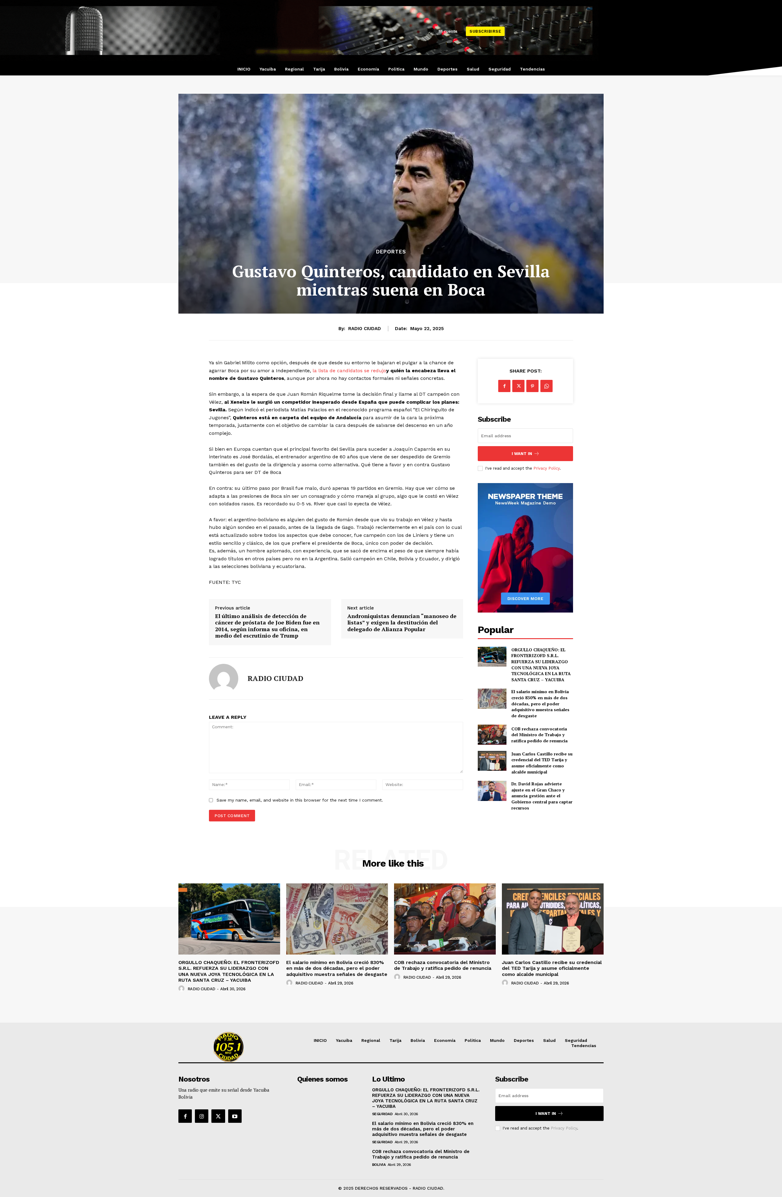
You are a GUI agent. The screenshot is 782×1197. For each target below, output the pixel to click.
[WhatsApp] (546, 386)
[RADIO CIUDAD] (223, 678)
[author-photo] (182, 988)
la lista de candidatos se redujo (349, 370)
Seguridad (382, 1114)
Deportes (391, 251)
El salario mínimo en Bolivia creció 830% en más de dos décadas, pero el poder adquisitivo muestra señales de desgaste (540, 703)
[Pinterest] (532, 386)
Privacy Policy (546, 468)
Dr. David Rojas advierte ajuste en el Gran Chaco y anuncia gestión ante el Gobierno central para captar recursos (541, 795)
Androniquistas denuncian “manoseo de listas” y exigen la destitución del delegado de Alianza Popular (401, 623)
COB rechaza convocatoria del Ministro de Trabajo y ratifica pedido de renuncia (539, 735)
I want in (522, 453)
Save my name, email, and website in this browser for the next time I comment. (300, 800)
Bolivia (379, 1164)
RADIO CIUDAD (364, 328)
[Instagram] (201, 1116)
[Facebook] (504, 386)
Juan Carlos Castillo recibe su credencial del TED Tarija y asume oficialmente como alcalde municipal (541, 763)
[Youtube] (235, 1116)
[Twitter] (518, 386)
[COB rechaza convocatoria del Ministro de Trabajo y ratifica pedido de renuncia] (492, 734)
